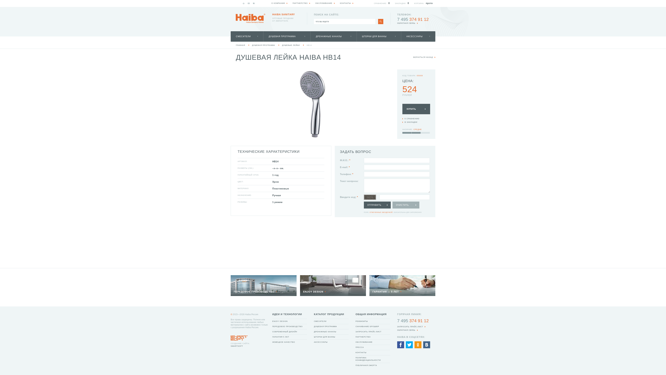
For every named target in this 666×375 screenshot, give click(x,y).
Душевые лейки (291, 45)
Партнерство (363, 337)
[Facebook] (400, 344)
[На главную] (244, 3)
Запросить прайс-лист (368, 332)
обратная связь (406, 23)
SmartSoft (237, 346)
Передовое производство (287, 326)
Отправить (374, 205)
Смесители (243, 36)
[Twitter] (409, 344)
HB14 (309, 45)
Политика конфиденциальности (368, 359)
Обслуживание (364, 342)
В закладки (411, 122)
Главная (240, 45)
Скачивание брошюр (367, 326)
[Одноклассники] (418, 344)
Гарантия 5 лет (280, 337)
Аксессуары (414, 36)
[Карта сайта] (254, 3)
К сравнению (412, 119)
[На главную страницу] (250, 18)
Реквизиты (362, 321)
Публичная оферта (366, 365)
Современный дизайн (284, 332)
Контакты (361, 352)
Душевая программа (282, 36)
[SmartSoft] (239, 337)
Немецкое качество (283, 342)
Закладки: (400, 3)
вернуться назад (423, 57)
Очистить (402, 205)
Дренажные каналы (329, 36)
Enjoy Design (280, 321)
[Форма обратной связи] (249, 3)
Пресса (360, 347)
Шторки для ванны (374, 36)
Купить (411, 109)
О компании (278, 3)
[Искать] (380, 21)
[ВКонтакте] (426, 344)
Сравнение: (380, 3)
